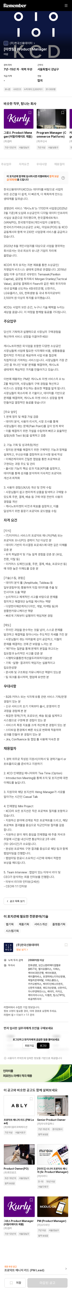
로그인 (43, 1045)
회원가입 (29, 1045)
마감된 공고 (47, 1283)
